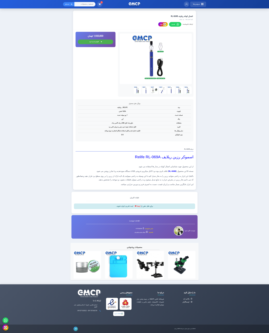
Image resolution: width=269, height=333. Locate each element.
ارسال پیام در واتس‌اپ (140, 232)
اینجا (138, 206)
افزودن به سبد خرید (94, 42)
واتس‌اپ (173, 24)
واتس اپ (186, 299)
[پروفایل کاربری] (186, 4)
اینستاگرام (186, 302)
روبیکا (161, 24)
